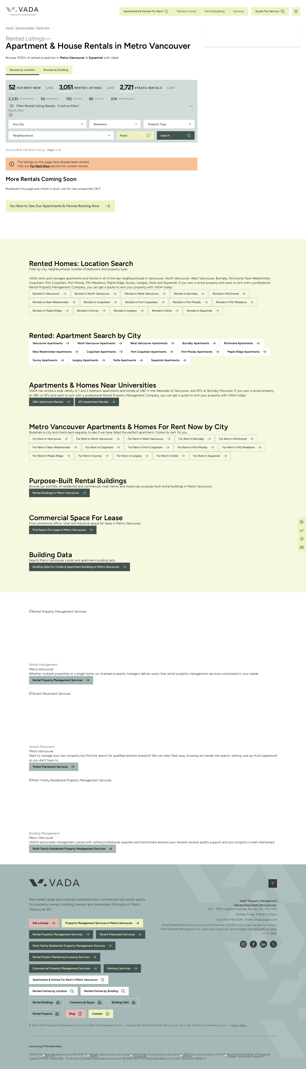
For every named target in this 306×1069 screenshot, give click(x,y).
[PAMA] (92, 1057)
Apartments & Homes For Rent (143, 11)
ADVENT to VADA (265, 929)
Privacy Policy (238, 1025)
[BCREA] (186, 1057)
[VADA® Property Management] (22, 11)
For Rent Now (40, 166)
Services (238, 11)
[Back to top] (272, 883)
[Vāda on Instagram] (243, 944)
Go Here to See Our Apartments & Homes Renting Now (55, 206)
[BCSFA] (48, 1057)
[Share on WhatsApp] (302, 522)
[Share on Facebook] (302, 538)
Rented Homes (186, 11)
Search (164, 135)
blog (273, 933)
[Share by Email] (302, 547)
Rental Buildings (215, 11)
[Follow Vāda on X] (273, 944)
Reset (123, 135)
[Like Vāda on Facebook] (253, 944)
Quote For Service (267, 11)
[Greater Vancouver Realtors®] (244, 1057)
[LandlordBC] (138, 1057)
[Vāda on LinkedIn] (263, 944)
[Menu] (296, 11)
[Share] (302, 530)
